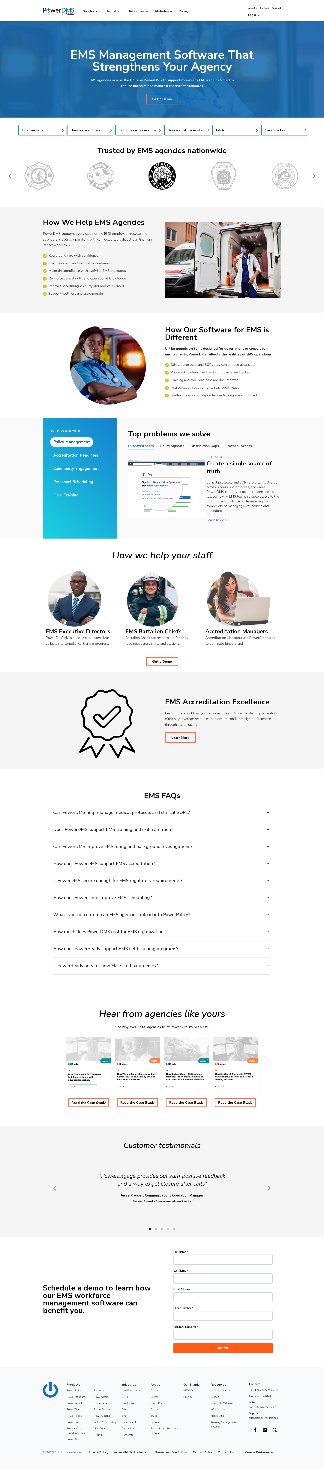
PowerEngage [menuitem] (102, 1409)
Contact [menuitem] (155, 1409)
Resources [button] (137, 11)
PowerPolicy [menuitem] (74, 1390)
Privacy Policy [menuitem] (98, 1452)
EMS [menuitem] (124, 1416)
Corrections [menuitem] (128, 1428)
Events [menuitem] (154, 1397)
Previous (10, 176)
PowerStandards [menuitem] (77, 1397)
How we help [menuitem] (32, 130)
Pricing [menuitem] (98, 1435)
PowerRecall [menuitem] (74, 1403)
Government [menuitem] (129, 1422)
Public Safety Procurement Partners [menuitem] (166, 1431)
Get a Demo (162, 99)
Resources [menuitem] (218, 1385)
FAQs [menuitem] (220, 130)
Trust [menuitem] (154, 1416)
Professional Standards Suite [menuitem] (76, 1431)
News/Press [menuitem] (158, 1403)
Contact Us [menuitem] (226, 1452)
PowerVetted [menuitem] (101, 1403)
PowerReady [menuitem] (74, 1416)
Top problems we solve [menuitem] (137, 130)
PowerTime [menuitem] (73, 1409)
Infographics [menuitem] (218, 1409)
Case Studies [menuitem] (275, 130)
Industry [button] (113, 11)
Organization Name (185, 1326)
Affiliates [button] (162, 11)
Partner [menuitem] (155, 1422)
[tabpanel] (88, 1072)
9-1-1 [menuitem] (125, 1397)
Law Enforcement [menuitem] (132, 1390)
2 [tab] (156, 1229)
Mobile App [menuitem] (217, 1416)
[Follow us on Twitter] (274, 1429)
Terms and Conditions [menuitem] (171, 1452)
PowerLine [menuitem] (73, 1422)
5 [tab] (174, 1229)
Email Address (182, 1289)
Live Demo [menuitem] (100, 1428)
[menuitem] (237, 1452)
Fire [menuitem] (124, 1409)
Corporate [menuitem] (128, 1435)
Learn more (215, 520)
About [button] (251, 8)
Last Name (180, 1270)
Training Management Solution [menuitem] (223, 1424)
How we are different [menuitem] (87, 130)
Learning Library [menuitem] (220, 1390)
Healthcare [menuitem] (128, 1403)
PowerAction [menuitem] (74, 1439)
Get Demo (270, 14)
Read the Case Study (88, 1102)
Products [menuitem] (73, 1385)
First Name (180, 1251)
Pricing (184, 11)
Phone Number (183, 1308)
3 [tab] (162, 1229)
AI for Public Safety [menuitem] (105, 1422)
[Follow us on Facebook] (255, 1429)
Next (314, 176)
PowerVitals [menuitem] (101, 1397)
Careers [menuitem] (155, 1390)
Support (276, 8)
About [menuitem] (155, 1385)
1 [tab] (150, 1229)
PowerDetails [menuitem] (102, 1416)
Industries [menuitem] (129, 1385)
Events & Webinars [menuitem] (222, 1403)
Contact (264, 8)
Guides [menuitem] (215, 1397)
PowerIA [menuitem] (99, 1390)
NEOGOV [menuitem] (188, 1390)
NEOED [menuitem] (187, 1397)
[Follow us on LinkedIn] (265, 1429)
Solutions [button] (90, 11)
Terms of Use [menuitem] (202, 1452)
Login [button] (252, 15)
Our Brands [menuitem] (191, 1385)
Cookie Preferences (259, 1452)
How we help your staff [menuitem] (186, 130)
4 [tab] (168, 1229)
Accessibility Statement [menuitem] (132, 1452)
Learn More (180, 737)
